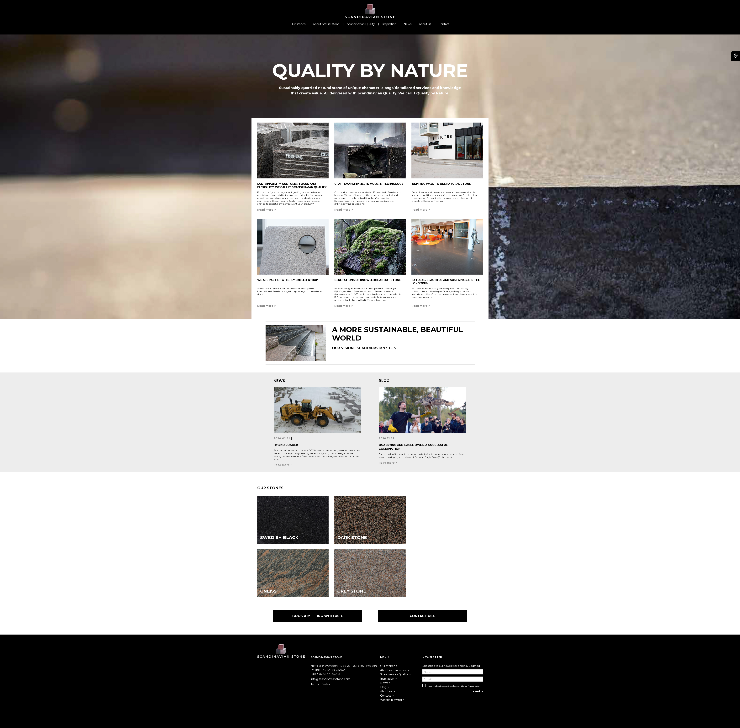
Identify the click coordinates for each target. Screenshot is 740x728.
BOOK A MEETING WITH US (316, 616)
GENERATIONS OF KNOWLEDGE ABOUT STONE (367, 280)
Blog (383, 687)
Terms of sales (320, 684)
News (407, 24)
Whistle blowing (391, 700)
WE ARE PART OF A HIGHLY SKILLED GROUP (287, 280)
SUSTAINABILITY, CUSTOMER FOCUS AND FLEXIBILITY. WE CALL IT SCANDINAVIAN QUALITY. (292, 185)
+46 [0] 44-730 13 (328, 674)
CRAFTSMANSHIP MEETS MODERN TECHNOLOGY (368, 184)
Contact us (421, 616)
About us (425, 24)
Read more (265, 209)
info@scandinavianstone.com (330, 679)
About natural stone (326, 24)
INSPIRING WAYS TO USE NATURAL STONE (441, 184)
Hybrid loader (286, 445)
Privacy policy (474, 686)
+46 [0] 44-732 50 (333, 670)
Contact (444, 24)
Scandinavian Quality (361, 24)
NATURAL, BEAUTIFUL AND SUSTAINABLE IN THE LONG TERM (445, 281)
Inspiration (389, 24)
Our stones (298, 24)
